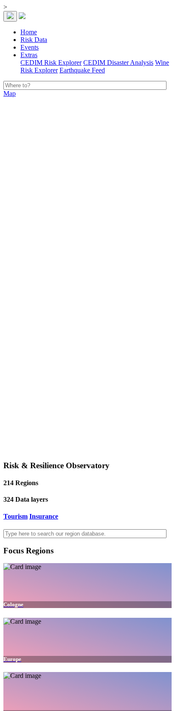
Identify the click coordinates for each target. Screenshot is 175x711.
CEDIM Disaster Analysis (118, 62)
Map (9, 93)
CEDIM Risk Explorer (51, 62)
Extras (28, 54)
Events (29, 47)
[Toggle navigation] (10, 16)
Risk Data (33, 39)
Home (28, 32)
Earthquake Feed (82, 70)
